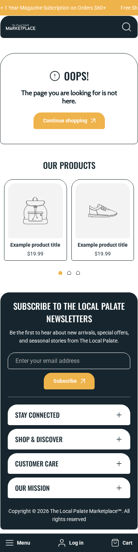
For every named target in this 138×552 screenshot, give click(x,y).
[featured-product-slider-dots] (60, 272)
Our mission (32, 488)
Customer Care (37, 463)
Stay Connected (37, 415)
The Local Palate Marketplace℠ (85, 511)
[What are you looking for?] (126, 26)
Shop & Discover (39, 439)
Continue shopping (65, 121)
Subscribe (65, 381)
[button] (121, 543)
